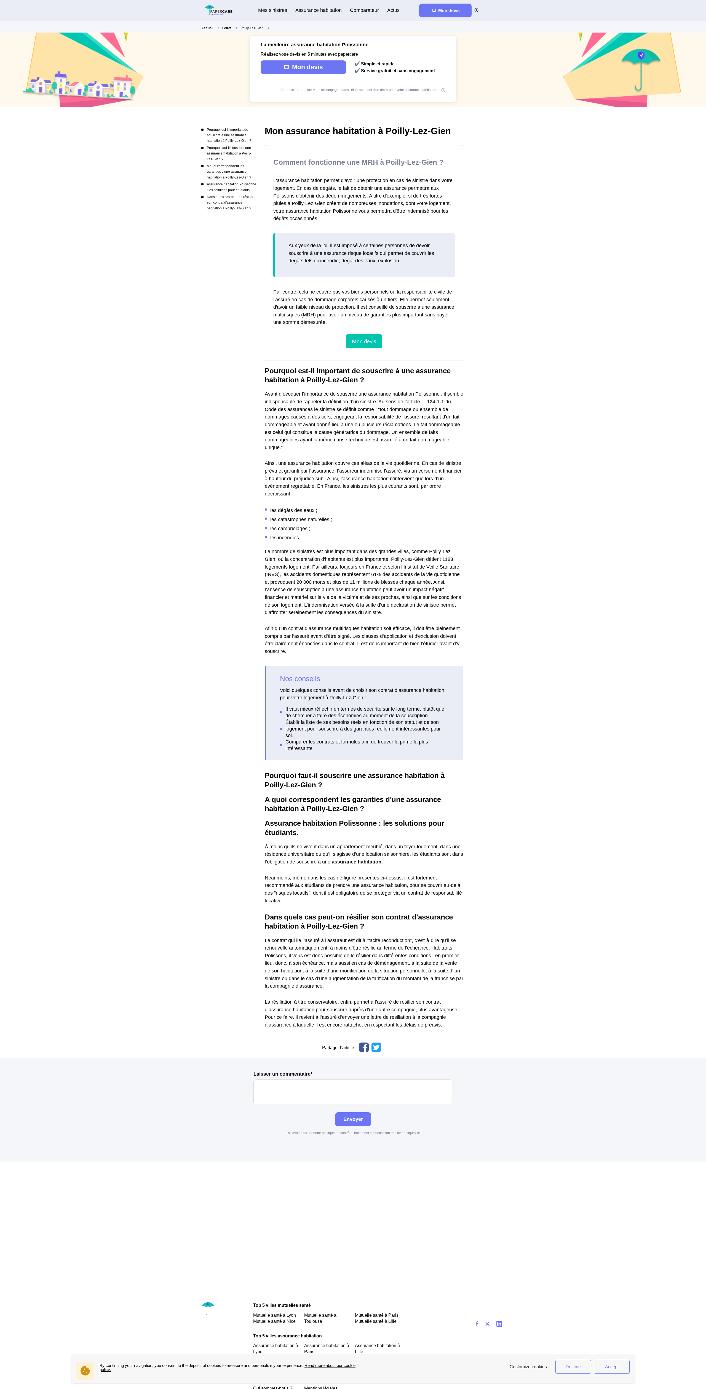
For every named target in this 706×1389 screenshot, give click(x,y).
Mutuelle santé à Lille (376, 1321)
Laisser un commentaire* (282, 1074)
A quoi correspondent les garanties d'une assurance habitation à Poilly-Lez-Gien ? (229, 171)
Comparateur (364, 10)
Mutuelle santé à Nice (274, 1321)
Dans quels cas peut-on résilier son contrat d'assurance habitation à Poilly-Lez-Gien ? (230, 202)
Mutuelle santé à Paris (377, 1315)
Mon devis (307, 67)
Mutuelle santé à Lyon (274, 1315)
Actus (393, 10)
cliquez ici (413, 1133)
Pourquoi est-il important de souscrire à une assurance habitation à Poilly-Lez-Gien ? (229, 135)
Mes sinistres (272, 10)
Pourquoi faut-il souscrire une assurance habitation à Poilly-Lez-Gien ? (229, 153)
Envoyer (353, 1119)
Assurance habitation (318, 10)
